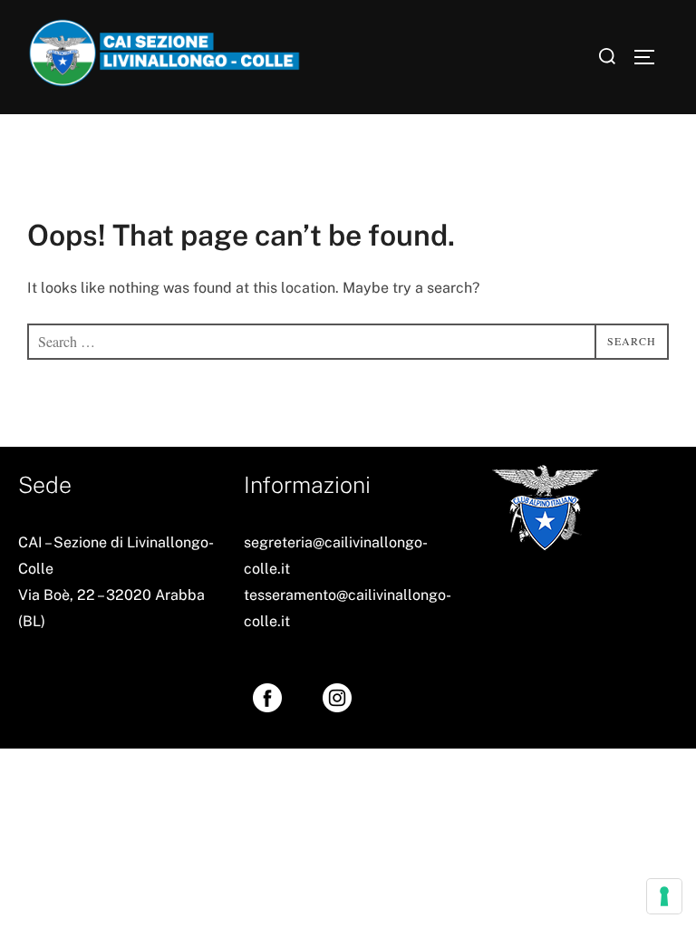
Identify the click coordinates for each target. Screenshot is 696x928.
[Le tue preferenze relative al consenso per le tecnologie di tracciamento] (664, 896)
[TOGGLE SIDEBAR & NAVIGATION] (651, 57)
